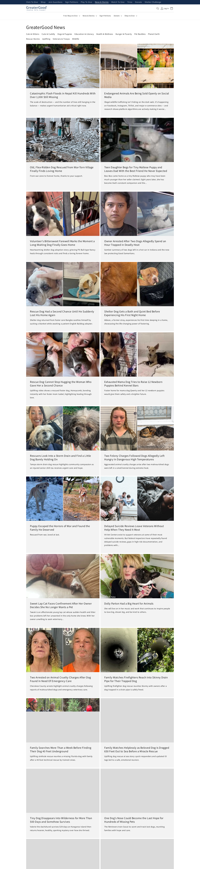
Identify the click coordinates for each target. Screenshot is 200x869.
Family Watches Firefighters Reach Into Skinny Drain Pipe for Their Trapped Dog (136, 679)
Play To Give (86, 2)
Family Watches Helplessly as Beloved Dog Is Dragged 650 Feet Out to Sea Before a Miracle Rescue (136, 749)
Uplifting (46, 39)
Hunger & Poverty (124, 34)
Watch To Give (118, 2)
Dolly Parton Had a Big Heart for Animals (128, 603)
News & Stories (102, 2)
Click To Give (32, 2)
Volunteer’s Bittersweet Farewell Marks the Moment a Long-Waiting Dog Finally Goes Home (62, 242)
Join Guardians (55, 2)
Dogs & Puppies (65, 34)
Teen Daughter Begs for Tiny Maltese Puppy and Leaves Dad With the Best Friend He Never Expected (135, 169)
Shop (43, 2)
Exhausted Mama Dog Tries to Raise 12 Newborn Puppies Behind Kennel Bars (133, 383)
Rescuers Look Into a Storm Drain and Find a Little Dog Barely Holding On (60, 457)
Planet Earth (154, 34)
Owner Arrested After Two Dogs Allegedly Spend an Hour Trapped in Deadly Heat (135, 242)
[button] (157, 8)
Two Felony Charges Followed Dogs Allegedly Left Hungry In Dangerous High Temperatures (134, 457)
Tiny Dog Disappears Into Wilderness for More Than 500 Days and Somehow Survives (61, 819)
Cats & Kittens (32, 34)
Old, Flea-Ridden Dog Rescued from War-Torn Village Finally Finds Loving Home (62, 169)
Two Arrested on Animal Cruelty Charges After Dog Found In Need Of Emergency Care (60, 679)
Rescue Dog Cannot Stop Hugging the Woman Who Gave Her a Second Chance (60, 383)
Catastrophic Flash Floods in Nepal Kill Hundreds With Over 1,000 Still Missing (63, 95)
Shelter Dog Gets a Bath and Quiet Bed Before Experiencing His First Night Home (132, 313)
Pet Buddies (139, 34)
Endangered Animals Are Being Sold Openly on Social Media (136, 95)
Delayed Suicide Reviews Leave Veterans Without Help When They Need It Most (134, 527)
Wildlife (75, 39)
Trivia (129, 2)
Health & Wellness (104, 34)
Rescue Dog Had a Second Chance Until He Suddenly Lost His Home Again (62, 313)
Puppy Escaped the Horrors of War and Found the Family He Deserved (60, 527)
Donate (138, 2)
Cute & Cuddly (48, 34)
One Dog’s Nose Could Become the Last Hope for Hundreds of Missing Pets (133, 819)
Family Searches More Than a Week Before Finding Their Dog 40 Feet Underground (60, 749)
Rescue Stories (33, 39)
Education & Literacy (84, 34)
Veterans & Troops (61, 39)
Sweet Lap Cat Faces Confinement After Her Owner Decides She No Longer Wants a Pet (61, 605)
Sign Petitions (71, 2)
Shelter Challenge (153, 2)
